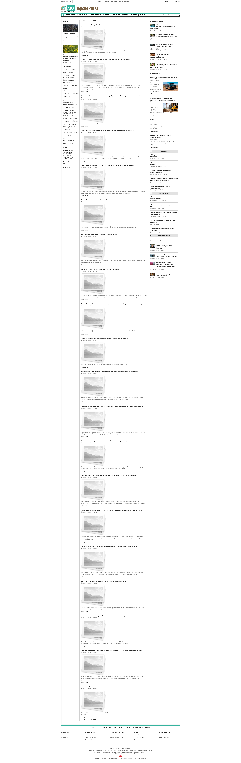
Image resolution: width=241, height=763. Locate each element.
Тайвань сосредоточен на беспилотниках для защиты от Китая (70, 120)
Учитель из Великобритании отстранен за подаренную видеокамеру (161, 46)
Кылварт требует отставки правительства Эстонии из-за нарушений (165, 246)
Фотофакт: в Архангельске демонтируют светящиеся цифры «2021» (104, 581)
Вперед (93, 20)
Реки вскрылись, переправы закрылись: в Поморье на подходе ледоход (105, 441)
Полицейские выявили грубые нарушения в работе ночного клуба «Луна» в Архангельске (111, 650)
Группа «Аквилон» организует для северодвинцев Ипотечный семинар (105, 338)
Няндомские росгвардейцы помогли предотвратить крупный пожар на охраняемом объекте (112, 406)
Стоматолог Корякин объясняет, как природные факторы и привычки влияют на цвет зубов (164, 65)
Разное (143, 15)
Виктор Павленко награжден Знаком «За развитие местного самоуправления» (107, 200)
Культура (116, 15)
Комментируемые (164, 235)
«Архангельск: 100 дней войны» (91, 25)
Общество (96, 15)
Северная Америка (139, 737)
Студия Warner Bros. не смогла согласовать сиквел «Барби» (70, 134)
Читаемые (164, 151)
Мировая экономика (164, 737)
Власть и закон (65, 734)
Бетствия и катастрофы (116, 740)
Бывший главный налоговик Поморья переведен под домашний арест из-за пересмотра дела (112, 304)
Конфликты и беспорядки (116, 737)
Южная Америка (138, 734)
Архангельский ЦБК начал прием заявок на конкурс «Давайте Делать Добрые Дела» (109, 546)
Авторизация (176, 1)
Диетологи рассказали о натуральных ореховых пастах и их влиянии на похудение (163, 56)
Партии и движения (66, 737)
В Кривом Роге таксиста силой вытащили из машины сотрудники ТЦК (163, 36)
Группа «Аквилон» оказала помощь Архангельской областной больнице (105, 59)
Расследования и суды (116, 734)
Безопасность (64, 740)
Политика (70, 15)
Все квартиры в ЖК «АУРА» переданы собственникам (99, 234)
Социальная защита (90, 737)
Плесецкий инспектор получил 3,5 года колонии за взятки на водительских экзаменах (110, 616)
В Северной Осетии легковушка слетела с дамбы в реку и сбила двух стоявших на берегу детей (70, 79)
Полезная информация (165, 734)
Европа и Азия (138, 740)
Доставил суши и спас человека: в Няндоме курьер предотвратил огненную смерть (109, 475)
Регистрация (168, 1)
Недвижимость (129, 15)
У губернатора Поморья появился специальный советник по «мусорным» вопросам (109, 371)
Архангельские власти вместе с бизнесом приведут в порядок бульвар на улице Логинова (111, 510)
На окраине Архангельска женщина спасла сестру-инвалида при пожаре (105, 686)
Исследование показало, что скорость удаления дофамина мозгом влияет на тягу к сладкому (70, 104)
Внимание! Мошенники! (158, 239)
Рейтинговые (163, 193)
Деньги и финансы (164, 740)
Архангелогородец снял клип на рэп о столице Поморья (100, 269)
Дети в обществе (89, 734)
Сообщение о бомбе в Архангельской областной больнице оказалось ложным (107, 165)
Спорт (106, 15)
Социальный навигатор (91, 740)
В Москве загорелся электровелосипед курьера (69, 71)
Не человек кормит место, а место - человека (164, 123)
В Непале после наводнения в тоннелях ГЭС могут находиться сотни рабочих (162, 26)
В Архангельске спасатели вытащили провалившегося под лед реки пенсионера (108, 130)
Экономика (82, 15)
